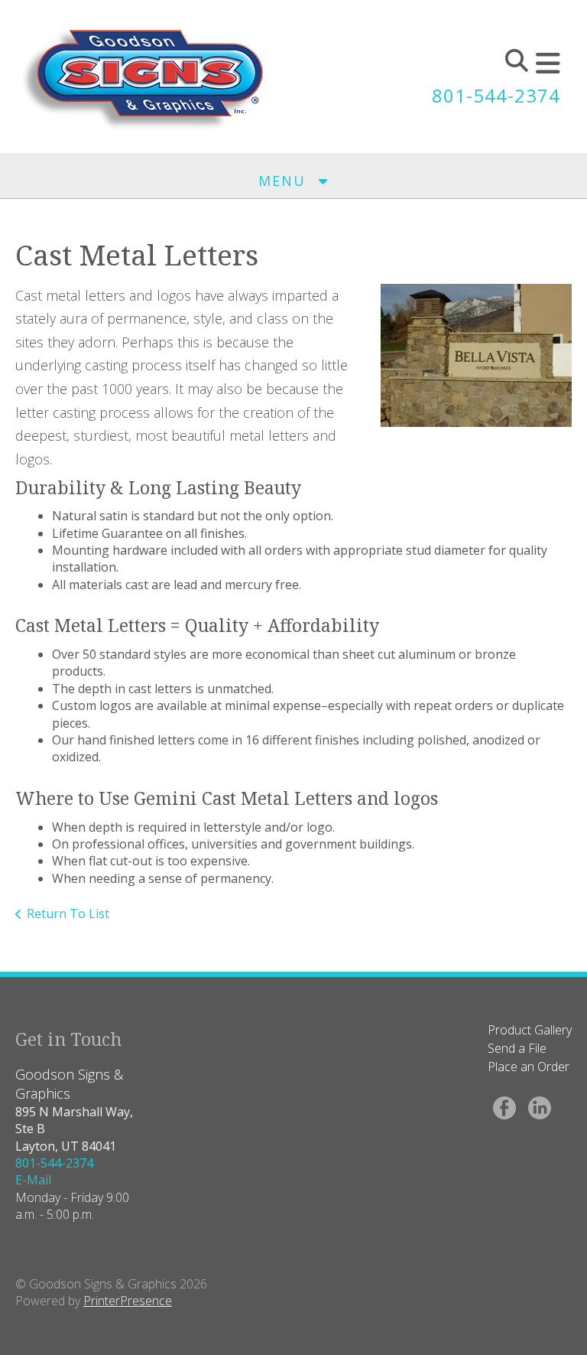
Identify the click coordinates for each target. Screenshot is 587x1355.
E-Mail (33, 1179)
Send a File (517, 1048)
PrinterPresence (127, 1300)
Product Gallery (530, 1029)
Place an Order (528, 1066)
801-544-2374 (496, 95)
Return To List (68, 913)
